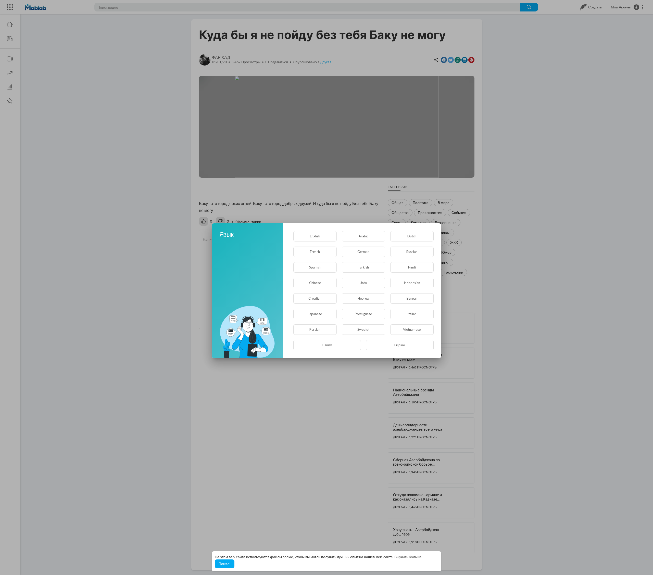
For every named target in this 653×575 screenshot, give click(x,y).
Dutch (411, 236)
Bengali (412, 298)
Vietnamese (412, 329)
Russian (412, 252)
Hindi (412, 267)
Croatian (314, 298)
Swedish (363, 329)
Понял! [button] (225, 563)
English (315, 236)
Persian (314, 329)
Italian (412, 314)
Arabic (363, 236)
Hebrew (363, 298)
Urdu (363, 283)
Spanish (315, 267)
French (315, 252)
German (363, 252)
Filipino (399, 345)
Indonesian (412, 283)
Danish (327, 345)
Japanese (315, 314)
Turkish (363, 267)
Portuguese (363, 314)
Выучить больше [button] (408, 557)
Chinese (315, 283)
